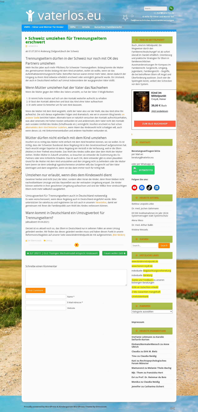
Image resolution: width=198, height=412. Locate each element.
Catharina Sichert (154, 386)
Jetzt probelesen (159, 111)
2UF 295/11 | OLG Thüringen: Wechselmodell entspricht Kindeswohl (63, 253)
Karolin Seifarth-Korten (148, 338)
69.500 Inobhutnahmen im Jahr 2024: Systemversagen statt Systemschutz (150, 214)
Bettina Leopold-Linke (143, 203)
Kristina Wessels (140, 229)
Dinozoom (101, 406)
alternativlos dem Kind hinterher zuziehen (46, 127)
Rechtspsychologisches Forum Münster (149, 362)
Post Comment (35, 290)
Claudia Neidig (148, 356)
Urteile (86, 26)
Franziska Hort (155, 372)
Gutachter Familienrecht (108, 26)
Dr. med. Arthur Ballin (142, 224)
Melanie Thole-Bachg (159, 367)
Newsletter (100, 202)
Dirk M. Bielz (150, 351)
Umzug (49, 241)
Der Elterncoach (34, 241)
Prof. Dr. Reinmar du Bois (152, 377)
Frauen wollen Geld (114, 253)
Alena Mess (137, 220)
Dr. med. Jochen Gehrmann (145, 208)
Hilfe (72, 26)
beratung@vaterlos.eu (143, 157)
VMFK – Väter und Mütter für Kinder (44, 26)
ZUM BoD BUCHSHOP (155, 123)
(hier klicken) (118, 234)
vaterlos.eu (69, 14)
